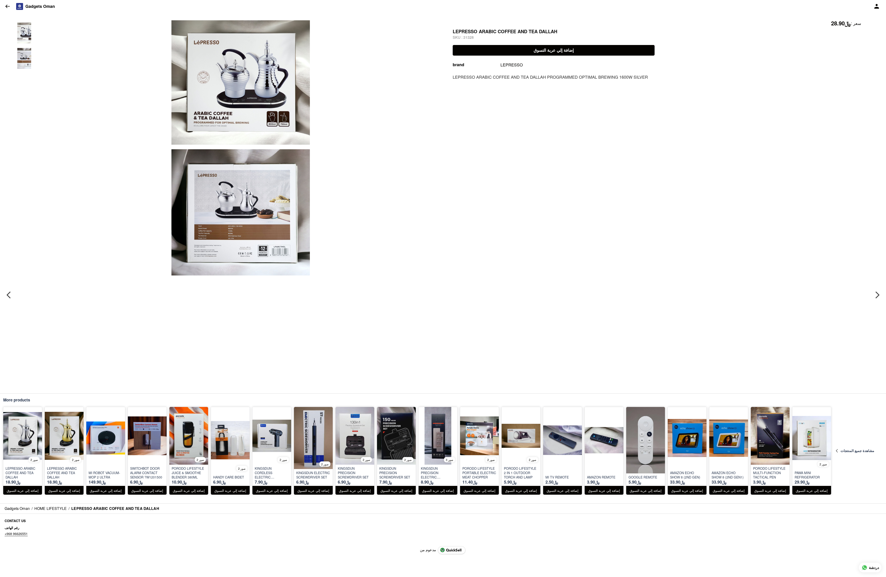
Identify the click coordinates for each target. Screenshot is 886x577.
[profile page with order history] (876, 6)
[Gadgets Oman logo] (19, 6)
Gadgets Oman (40, 6)
